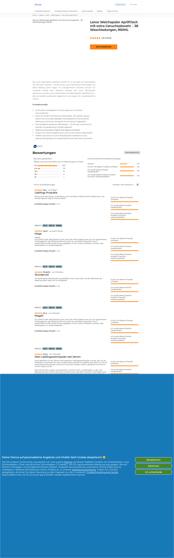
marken (41, 15)
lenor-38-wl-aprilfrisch (69, 15)
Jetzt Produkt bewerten (132, 153)
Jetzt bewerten (103, 47)
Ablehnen (153, 466)
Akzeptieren (154, 460)
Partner (68, 462)
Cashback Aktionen (42, 11)
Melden (59, 225)
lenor (47, 15)
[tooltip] (39, 146)
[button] (120, 4)
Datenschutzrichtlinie (84, 469)
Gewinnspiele (87, 11)
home (35, 15)
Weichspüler (55, 15)
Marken (100, 11)
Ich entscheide (153, 472)
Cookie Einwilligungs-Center (102, 472)
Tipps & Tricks (112, 11)
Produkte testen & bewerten (66, 11)
